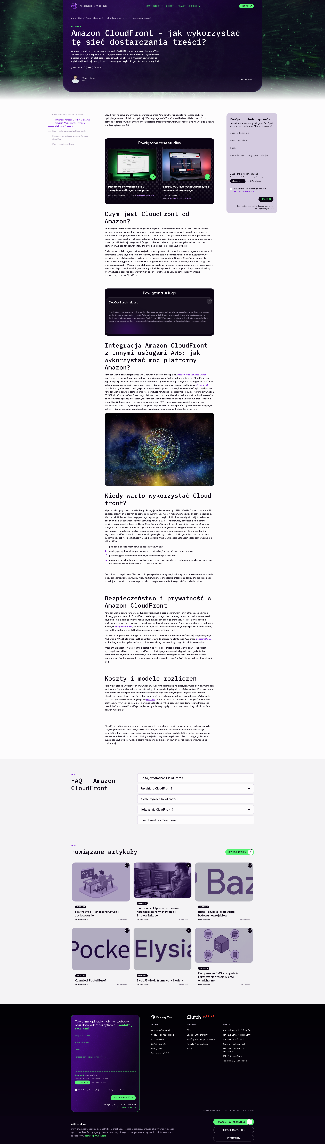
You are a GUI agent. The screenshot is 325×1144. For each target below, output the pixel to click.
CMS (189, 1030)
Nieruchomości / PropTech (238, 1030)
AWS (89, 68)
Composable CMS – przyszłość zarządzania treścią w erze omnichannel (218, 976)
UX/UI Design (158, 1044)
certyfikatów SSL (123, 626)
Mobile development (162, 1035)
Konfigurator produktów (201, 1039)
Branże (182, 6)
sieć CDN (150, 699)
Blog (105, 6)
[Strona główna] (72, 18)
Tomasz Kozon (88, 78)
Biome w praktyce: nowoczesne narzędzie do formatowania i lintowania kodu (158, 911)
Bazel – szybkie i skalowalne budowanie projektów (216, 913)
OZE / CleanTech (232, 1056)
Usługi (170, 6)
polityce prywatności (95, 1135)
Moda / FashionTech (234, 1044)
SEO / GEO (156, 1048)
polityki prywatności (244, 191)
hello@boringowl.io (264, 209)
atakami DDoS (203, 638)
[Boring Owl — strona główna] (74, 6)
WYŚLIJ (265, 199)
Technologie (86, 6)
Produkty (194, 6)
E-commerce (157, 1039)
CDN (97, 68)
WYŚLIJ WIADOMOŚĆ (122, 1098)
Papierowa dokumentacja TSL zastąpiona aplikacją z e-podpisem (128, 188)
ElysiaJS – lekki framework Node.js (160, 980)
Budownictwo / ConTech (180, 199)
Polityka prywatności (211, 1110)
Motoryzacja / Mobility (237, 1035)
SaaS (189, 1048)
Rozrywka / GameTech (235, 1060)
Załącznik (244, 174)
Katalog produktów (197, 1044)
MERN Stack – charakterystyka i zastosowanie (97, 913)
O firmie (97, 6)
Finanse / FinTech (233, 1039)
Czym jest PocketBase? (91, 980)
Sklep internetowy (197, 1035)
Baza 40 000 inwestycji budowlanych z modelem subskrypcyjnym (186, 188)
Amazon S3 (78, 68)
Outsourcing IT (160, 1053)
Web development (160, 1030)
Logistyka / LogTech (145, 195)
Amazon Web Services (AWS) (191, 374)
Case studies (154, 6)
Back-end (76, 26)
